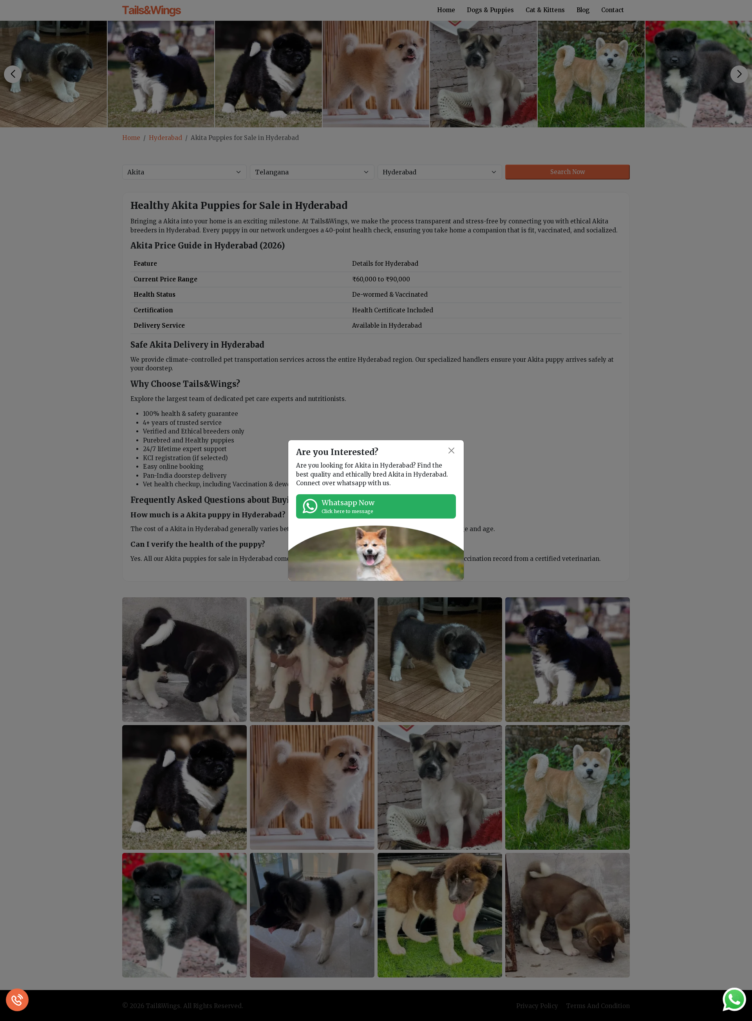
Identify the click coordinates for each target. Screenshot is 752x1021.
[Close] (451, 450)
